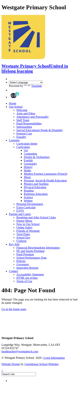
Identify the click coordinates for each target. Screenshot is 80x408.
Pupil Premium (25, 254)
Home (12, 103)
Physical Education (35, 187)
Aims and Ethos (25, 113)
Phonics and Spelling (36, 183)
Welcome (21, 110)
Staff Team (22, 120)
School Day (23, 237)
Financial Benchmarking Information (38, 247)
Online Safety (24, 227)
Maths (27, 170)
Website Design (10, 364)
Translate (36, 85)
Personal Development (29, 204)
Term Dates (23, 234)
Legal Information (54, 357)
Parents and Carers (20, 214)
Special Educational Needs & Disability (39, 130)
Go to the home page (13, 309)
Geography (30, 163)
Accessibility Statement (30, 274)
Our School (16, 106)
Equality (21, 136)
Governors (22, 264)
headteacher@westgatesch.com (19, 351)
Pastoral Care (24, 133)
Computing (30, 153)
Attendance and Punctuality (32, 116)
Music (27, 177)
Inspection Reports (27, 267)
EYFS (20, 210)
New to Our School (27, 224)
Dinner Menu (24, 220)
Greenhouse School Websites (41, 364)
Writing (28, 200)
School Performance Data (31, 257)
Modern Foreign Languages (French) (45, 173)
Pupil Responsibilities (29, 123)
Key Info (14, 244)
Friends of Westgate (28, 230)
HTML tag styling (27, 277)
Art (26, 150)
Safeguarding (24, 126)
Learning (14, 140)
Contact (13, 271)
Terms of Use (24, 281)
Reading (29, 190)
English (28, 160)
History (28, 167)
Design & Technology (37, 157)
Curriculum (23, 147)
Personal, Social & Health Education (45, 180)
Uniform (21, 240)
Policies (20, 261)
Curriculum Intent (26, 143)
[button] (10, 90)
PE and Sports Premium (30, 251)
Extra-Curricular (26, 207)
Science (28, 197)
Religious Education (36, 194)
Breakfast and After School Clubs (36, 217)
